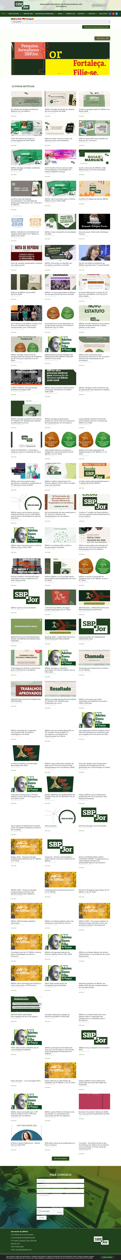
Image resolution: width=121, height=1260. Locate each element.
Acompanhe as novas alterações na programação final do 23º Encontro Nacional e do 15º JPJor (59, 325)
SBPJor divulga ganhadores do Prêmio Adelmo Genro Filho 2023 (58, 953)
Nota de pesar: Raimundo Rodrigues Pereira (93, 233)
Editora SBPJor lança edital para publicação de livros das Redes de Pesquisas (92, 1083)
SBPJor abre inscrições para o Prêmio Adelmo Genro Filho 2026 (60, 200)
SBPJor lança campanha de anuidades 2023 (94, 1049)
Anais (60, 14)
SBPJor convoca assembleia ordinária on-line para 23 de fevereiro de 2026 (60, 293)
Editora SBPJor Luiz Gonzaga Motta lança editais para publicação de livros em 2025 (60, 578)
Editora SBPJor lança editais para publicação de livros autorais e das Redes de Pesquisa (93, 797)
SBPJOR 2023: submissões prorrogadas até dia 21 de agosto (24, 1016)
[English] (19, 19)
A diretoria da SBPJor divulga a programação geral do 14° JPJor (58, 609)
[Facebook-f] (110, 13)
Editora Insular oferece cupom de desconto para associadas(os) (58, 139)
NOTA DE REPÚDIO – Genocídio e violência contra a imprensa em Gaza (26, 451)
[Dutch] (17, 19)
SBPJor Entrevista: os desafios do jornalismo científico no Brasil (58, 264)
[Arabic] (12, 19)
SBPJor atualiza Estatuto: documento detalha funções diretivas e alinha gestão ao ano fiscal (94, 325)
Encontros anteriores (44, 14)
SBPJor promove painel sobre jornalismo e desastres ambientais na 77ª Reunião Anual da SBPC (26, 483)
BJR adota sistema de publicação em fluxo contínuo (60, 1144)
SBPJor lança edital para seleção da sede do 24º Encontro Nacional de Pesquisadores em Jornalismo (93, 547)
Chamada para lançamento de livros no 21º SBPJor (59, 891)
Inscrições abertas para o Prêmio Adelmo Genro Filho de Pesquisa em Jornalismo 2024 (25, 797)
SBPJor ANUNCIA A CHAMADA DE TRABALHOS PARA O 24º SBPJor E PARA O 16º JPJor (25, 234)
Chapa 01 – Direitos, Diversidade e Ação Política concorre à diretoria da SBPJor (60, 859)
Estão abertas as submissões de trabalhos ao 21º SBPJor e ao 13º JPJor (60, 1082)
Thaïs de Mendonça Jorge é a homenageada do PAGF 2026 (23, 139)
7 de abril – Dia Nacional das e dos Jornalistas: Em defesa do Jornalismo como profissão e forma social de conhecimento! (94, 1146)
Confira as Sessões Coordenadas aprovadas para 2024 (24, 764)
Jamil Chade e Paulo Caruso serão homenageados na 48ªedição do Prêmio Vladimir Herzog (58, 170)
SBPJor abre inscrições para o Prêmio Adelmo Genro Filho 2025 (26, 546)
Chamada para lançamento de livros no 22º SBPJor (93, 669)
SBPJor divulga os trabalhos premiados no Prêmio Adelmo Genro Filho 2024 (60, 670)
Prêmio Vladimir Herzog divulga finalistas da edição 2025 (24, 389)
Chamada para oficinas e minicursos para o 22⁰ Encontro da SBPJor (25, 669)
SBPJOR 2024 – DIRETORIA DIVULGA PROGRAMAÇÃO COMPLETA (94, 609)
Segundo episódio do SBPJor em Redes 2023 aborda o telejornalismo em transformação (93, 985)
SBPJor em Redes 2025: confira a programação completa (58, 546)
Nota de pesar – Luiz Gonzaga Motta (26, 1081)
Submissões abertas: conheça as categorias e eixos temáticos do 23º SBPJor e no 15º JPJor (59, 452)
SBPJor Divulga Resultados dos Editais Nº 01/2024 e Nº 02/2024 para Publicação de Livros (60, 701)
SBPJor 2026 (28, 14)
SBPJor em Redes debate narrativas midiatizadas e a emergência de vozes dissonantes (94, 954)
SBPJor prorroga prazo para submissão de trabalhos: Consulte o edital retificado (93, 701)
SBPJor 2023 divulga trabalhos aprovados (23, 922)
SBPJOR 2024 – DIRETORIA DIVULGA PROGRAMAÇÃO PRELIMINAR (60, 638)
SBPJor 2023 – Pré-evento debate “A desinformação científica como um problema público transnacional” (93, 923)
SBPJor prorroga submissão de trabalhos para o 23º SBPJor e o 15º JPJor (93, 452)
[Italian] (26, 19)
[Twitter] (116, 13)
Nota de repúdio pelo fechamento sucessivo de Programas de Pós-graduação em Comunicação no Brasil (94, 765)
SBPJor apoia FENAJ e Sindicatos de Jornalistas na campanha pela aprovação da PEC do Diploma (59, 1114)
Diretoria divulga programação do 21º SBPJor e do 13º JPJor (94, 891)
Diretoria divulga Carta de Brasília (92, 826)
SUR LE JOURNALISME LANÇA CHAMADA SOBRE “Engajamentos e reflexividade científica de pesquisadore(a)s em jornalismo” (94, 860)
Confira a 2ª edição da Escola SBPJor (93, 199)
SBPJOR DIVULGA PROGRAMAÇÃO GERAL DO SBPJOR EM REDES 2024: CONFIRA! (25, 639)
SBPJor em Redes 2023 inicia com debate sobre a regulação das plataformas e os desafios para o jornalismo (92, 1017)
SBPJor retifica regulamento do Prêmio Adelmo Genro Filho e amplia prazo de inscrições (60, 483)
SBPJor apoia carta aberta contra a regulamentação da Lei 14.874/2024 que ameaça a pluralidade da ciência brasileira (25, 515)
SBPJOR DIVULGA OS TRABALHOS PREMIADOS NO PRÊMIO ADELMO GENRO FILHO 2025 (59, 357)
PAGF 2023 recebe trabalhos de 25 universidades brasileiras (24, 1049)
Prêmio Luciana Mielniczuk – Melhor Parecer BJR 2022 (25, 1144)
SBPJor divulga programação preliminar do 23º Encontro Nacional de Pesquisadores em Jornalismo (59, 421)
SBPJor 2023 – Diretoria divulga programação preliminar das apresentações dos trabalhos (23, 892)
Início (3, 14)
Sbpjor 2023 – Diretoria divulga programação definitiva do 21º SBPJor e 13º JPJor (26, 859)
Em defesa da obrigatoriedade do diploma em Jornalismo (24, 110)
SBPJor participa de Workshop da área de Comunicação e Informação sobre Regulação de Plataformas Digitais (59, 1050)
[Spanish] (33, 19)
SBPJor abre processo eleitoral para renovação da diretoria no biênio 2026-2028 (59, 390)
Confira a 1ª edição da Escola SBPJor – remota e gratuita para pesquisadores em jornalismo (94, 514)
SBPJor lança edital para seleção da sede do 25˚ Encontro (93, 139)
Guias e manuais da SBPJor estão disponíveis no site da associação (92, 169)
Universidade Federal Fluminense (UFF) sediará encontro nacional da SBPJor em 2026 (93, 421)
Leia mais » (14, 116)
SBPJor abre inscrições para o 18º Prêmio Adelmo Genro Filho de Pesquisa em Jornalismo (24, 1114)
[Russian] (30, 19)
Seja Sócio (103, 14)
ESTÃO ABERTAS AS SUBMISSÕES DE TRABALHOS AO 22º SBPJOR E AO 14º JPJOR (60, 797)
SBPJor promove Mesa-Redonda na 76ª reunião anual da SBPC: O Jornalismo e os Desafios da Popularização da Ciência (59, 733)
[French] (21, 19)
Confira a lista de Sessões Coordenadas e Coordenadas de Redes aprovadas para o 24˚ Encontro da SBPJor (26, 202)
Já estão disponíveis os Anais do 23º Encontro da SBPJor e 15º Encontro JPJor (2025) (93, 294)
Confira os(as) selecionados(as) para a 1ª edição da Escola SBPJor (94, 482)
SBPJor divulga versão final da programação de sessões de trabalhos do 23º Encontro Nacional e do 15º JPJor (26, 357)
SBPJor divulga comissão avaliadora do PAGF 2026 (25, 169)
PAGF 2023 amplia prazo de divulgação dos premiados (56, 984)
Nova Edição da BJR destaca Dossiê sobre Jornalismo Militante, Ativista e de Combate (26, 828)
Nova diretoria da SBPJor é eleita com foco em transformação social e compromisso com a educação (26, 325)
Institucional (13, 14)
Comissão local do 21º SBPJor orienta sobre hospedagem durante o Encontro (26, 954)
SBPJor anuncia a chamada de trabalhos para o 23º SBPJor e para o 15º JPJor (93, 578)
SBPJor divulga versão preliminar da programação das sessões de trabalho (94, 389)
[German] (23, 19)
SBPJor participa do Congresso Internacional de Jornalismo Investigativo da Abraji (23, 732)
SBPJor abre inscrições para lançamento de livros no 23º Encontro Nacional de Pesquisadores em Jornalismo (94, 357)
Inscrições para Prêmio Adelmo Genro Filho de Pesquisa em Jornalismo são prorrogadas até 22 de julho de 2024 (94, 732)
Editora (81, 14)
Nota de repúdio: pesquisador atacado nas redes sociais (26, 264)
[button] (13, 59)
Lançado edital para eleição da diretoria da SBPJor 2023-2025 (57, 1016)
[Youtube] (113, 13)
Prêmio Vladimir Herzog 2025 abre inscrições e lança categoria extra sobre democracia (25, 578)
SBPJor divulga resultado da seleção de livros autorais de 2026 (59, 110)
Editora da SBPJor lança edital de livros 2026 (23, 293)
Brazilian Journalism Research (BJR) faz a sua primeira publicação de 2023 (94, 1113)
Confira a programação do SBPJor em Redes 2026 (94, 110)
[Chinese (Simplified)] (14, 19)
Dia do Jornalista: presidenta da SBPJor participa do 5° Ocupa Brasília (94, 264)
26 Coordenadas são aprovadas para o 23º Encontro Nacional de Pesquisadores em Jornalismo (60, 514)
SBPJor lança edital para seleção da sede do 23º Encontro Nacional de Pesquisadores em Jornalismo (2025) (60, 765)
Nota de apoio (50, 826)
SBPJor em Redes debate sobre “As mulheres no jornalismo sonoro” (59, 922)
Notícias (91, 14)
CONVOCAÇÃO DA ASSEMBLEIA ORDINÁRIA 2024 (92, 638)
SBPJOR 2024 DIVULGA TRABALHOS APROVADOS (26, 700)
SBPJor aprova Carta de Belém (23, 608)
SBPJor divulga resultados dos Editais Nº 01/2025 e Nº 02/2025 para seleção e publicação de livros (26, 421)
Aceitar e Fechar (107, 1257)
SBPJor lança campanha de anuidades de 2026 (60, 233)
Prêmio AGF (70, 14)
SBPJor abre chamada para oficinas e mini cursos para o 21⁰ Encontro (26, 984)
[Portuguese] (28, 19)
